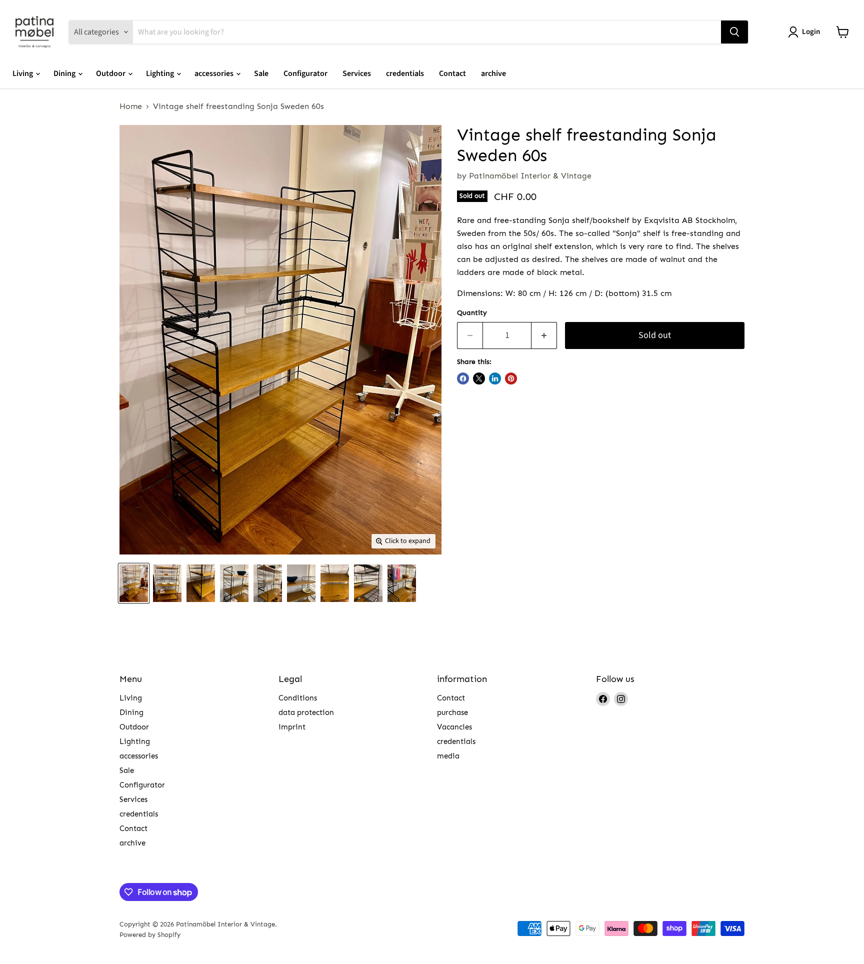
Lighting (161, 73)
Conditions (297, 698)
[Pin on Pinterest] (511, 378)
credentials (405, 73)
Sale (261, 73)
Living (23, 73)
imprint (292, 727)
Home (131, 106)
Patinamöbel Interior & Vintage (530, 175)
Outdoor (111, 73)
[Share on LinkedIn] (495, 378)
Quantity (472, 313)
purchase (452, 712)
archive (493, 73)
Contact (452, 73)
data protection (306, 712)
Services (356, 73)
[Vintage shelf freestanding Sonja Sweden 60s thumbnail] (133, 583)
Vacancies (454, 727)
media (448, 756)
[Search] (734, 32)
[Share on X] (479, 378)
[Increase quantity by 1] (544, 336)
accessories (214, 73)
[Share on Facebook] (463, 378)
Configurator (306, 73)
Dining (65, 73)
